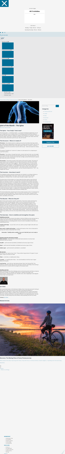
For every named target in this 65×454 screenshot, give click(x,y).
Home (1, 99)
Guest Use (7, 447)
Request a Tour (50, 142)
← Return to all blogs (4, 369)
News (45, 115)
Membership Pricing (9, 438)
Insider (45, 113)
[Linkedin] (2, 32)
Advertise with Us (9, 450)
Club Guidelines (8, 439)
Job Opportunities (9, 448)
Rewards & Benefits (9, 440)
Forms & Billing (8, 441)
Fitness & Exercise (14, 99)
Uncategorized (47, 121)
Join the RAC (50, 146)
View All (1, 368)
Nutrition (46, 117)
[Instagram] (4, 32)
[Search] (57, 106)
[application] (8, 42)
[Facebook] (0, 32)
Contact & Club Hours (9, 449)
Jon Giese (2, 127)
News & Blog (6, 99)
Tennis (45, 119)
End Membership (9, 443)
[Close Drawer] (4, 3)
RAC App (7, 451)
